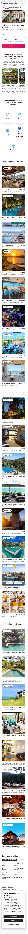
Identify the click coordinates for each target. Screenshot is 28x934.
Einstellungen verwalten (13, 924)
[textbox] (7, 41)
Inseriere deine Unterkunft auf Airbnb (13, 7)
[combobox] (13, 36)
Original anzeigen (12, 3)
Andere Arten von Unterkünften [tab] (9, 859)
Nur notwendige (13, 920)
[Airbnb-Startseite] (3, 7)
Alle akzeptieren (13, 916)
